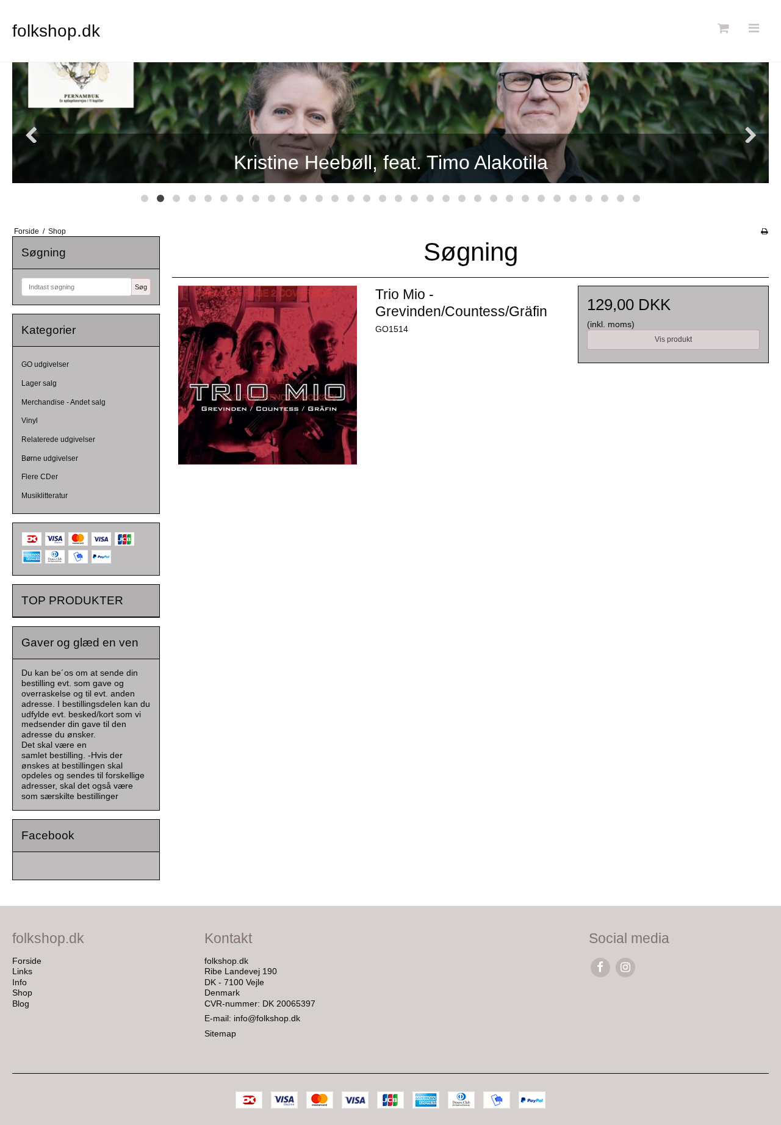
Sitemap (220, 1033)
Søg (141, 287)
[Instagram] (625, 967)
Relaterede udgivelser (58, 439)
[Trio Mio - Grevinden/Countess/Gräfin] (267, 381)
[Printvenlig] (764, 231)
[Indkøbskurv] (722, 28)
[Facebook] (600, 967)
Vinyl (29, 420)
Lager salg (39, 383)
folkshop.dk (56, 30)
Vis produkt (673, 339)
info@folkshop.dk (267, 1018)
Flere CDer (39, 476)
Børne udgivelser (49, 458)
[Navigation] (753, 28)
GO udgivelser (45, 364)
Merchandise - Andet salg (63, 402)
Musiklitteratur (44, 495)
